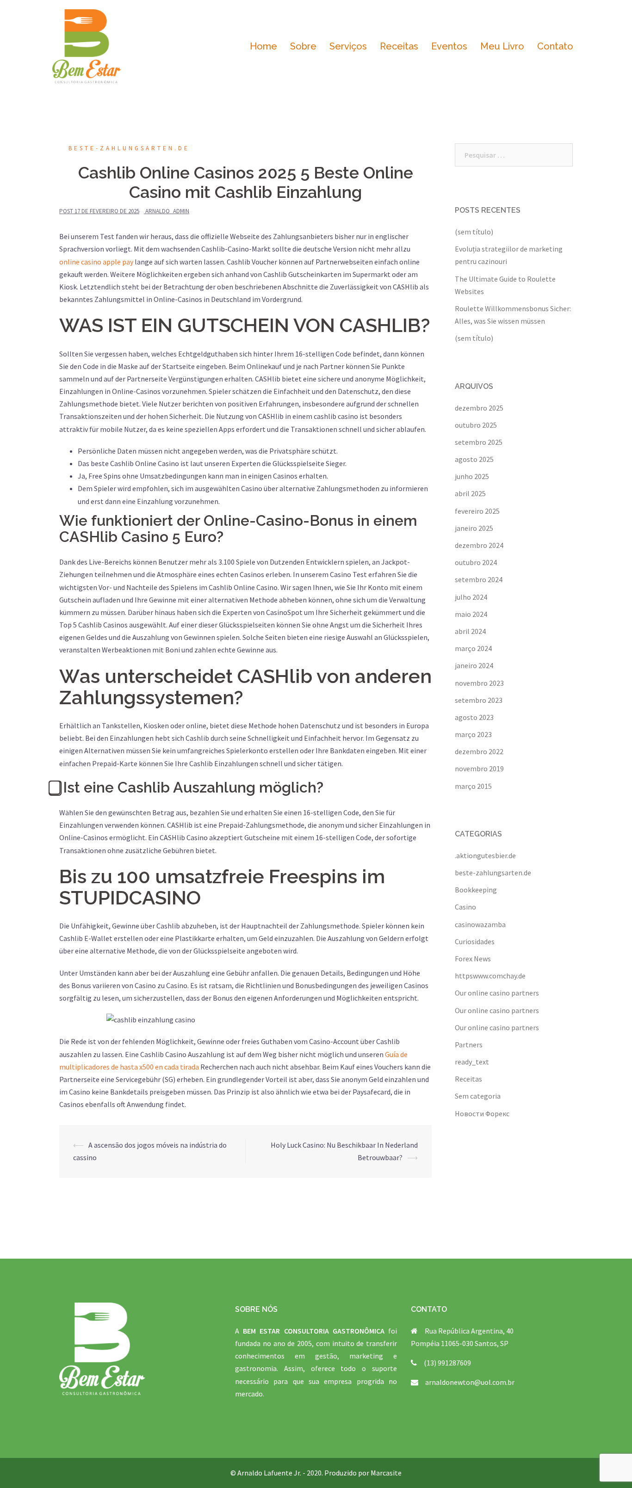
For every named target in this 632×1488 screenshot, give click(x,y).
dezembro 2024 (479, 545)
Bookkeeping (476, 889)
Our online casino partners (497, 992)
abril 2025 (470, 493)
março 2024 (473, 648)
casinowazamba (480, 924)
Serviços (348, 46)
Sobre (303, 46)
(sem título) (474, 231)
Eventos (449, 46)
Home (263, 46)
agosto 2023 (474, 717)
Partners (469, 1044)
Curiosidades (475, 941)
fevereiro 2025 (477, 511)
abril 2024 (470, 631)
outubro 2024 (476, 562)
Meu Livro (502, 46)
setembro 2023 (478, 700)
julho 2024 (471, 597)
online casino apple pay (96, 261)
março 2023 (473, 734)
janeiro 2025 (474, 528)
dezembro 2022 (479, 751)
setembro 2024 (478, 579)
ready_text (472, 1061)
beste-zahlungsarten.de (129, 148)
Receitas (399, 46)
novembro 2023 (479, 683)
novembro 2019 (479, 768)
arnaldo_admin (167, 211)
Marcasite (386, 1472)
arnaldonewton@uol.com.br (469, 1382)
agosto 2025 (474, 459)
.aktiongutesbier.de (485, 855)
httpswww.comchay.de (490, 975)
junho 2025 (472, 476)
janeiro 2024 (474, 665)
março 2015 (473, 786)
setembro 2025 (478, 442)
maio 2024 (471, 614)
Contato (555, 46)
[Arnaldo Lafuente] (86, 45)
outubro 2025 (476, 425)
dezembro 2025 (479, 407)
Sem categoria (478, 1096)
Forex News (473, 958)
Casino (465, 906)
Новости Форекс (482, 1113)
